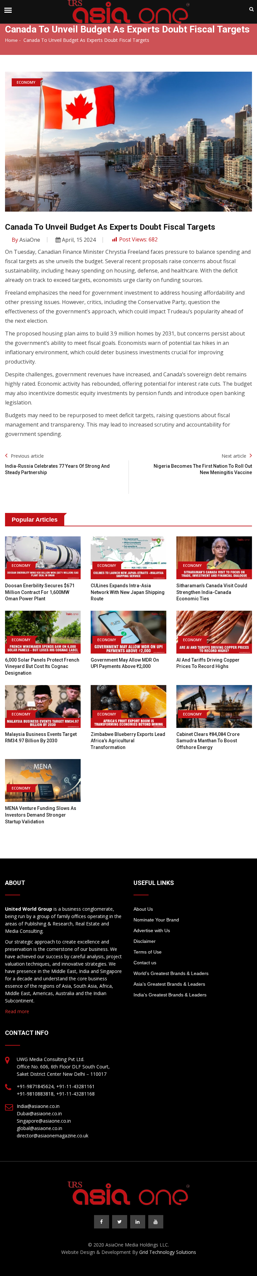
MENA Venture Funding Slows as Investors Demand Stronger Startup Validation (40, 815)
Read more (17, 1011)
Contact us (145, 962)
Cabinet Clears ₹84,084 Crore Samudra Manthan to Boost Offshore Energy (208, 741)
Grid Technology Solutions (167, 1252)
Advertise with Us (152, 930)
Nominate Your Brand (156, 919)
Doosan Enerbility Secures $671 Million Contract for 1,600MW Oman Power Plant (40, 592)
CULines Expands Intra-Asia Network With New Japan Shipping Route (128, 592)
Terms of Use (148, 952)
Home (11, 40)
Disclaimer (145, 941)
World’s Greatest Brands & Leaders (171, 973)
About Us (143, 909)
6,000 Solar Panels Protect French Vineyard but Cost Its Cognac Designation (42, 666)
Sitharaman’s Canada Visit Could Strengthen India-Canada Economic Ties (211, 592)
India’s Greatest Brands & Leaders (170, 994)
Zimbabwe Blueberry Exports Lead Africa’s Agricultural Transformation (128, 741)
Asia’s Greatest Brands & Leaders (169, 984)
